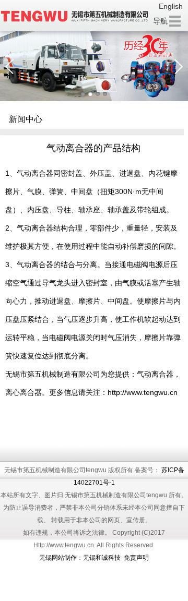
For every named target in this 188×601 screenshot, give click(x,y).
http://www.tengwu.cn (143, 392)
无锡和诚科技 (102, 557)
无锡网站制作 (58, 557)
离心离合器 (23, 392)
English (171, 6)
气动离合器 (35, 173)
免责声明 (136, 557)
